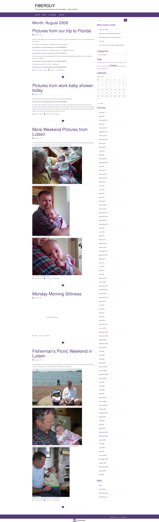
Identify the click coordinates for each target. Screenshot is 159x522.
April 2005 (101, 474)
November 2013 (103, 178)
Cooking (116, 62)
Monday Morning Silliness (56, 293)
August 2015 (102, 147)
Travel (45, 70)
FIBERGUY (45, 5)
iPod (108, 66)
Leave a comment (45, 335)
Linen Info (101, 41)
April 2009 (101, 359)
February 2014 (103, 174)
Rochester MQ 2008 (101, 68)
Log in (100, 485)
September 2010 (103, 297)
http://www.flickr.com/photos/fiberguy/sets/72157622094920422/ (49, 67)
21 (115, 93)
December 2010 (103, 286)
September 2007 (103, 413)
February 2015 (103, 159)
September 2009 (103, 343)
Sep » (102, 103)
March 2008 (102, 397)
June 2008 (102, 386)
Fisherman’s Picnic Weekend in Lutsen (62, 353)
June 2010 (102, 309)
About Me (37, 15)
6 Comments (60, 70)
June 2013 (102, 189)
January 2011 (102, 282)
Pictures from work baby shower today (62, 87)
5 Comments (56, 278)
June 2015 (102, 151)
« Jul (98, 103)
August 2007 (102, 417)
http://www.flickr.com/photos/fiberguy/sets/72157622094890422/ (49, 47)
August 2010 (102, 301)
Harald (105, 66)
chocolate (112, 62)
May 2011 (101, 270)
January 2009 (102, 370)
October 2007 (102, 409)
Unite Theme (113, 517)
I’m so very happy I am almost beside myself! (111, 45)
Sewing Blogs (52, 15)
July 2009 (101, 351)
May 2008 (101, 390)
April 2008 (101, 394)
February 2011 (103, 278)
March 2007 (102, 428)
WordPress (123, 517)
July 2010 (101, 305)
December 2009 (103, 332)
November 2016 (103, 139)
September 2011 (103, 255)
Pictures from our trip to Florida (61, 30)
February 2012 (103, 243)
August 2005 (102, 471)
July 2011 (101, 263)
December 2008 (103, 374)
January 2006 (102, 455)
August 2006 (102, 440)
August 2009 (102, 347)
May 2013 (101, 193)
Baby (35, 70)
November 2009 (103, 336)
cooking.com (120, 62)
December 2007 (103, 405)
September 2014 (103, 162)
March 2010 (102, 320)
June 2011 (102, 266)
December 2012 (103, 212)
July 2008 (101, 382)
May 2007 (101, 424)
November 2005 (103, 459)
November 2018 (103, 120)
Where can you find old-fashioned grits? (109, 33)
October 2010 (102, 293)
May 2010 (101, 313)
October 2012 (102, 220)
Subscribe (61, 15)
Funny (36, 335)
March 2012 (102, 239)
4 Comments (56, 500)
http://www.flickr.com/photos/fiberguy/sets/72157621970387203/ (49, 61)
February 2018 (103, 128)
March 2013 (102, 201)
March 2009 (102, 363)
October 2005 (102, 463)
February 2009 (103, 367)
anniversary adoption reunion (102, 62)
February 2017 (103, 135)
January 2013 (102, 209)
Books (44, 15)
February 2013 (103, 205)
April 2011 (101, 274)
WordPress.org (103, 497)
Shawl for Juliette (103, 29)
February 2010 (103, 324)
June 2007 (102, 420)
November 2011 (103, 251)
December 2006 (103, 432)
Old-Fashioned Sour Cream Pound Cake (110, 37)
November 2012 (103, 216)
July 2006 (101, 444)
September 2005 (103, 467)
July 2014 (101, 166)
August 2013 (102, 182)
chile (109, 62)
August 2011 (102, 259)
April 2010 (101, 316)
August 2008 (102, 378)
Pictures (40, 70)
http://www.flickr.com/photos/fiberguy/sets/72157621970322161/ (49, 53)
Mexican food (119, 66)
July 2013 (101, 186)
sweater (106, 68)
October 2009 (102, 340)
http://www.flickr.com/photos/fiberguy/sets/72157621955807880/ (49, 102)
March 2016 (102, 143)
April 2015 (101, 155)
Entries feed (102, 489)
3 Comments (56, 114)
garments (102, 66)
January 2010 (102, 328)
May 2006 (101, 451)
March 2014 (102, 170)
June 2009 (102, 355)
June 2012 (102, 232)
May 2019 (101, 112)
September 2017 (103, 132)
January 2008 (102, 401)
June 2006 (102, 447)
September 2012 (103, 224)
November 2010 (103, 289)
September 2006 (103, 436)
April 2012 (101, 236)
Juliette (52, 70)
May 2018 (101, 124)
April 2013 (101, 197)
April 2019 (101, 116)
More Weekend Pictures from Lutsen (59, 131)
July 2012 (101, 228)
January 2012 (102, 247)
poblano (124, 66)
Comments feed (103, 493)
